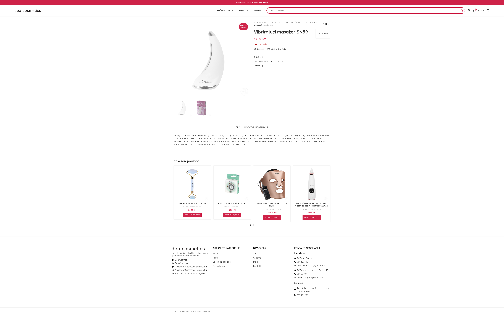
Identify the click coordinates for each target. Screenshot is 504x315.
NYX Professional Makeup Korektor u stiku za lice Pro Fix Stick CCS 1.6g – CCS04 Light (311, 206)
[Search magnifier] (462, 11)
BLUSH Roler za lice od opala (192, 203)
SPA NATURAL (323, 34)
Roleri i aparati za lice (305, 22)
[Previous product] (323, 23)
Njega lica (289, 22)
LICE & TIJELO (277, 22)
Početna (257, 22)
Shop (266, 22)
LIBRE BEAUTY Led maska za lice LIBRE (272, 204)
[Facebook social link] (262, 65)
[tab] (238, 126)
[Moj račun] (469, 10)
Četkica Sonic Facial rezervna (232, 203)
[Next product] (329, 23)
